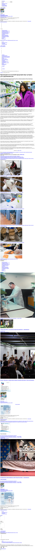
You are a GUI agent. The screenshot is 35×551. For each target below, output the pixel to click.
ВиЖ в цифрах (4, 64)
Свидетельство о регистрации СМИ (7, 541)
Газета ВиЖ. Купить (3, 491)
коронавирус (17, 152)
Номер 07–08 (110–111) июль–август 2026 (6, 16)
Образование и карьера (5, 36)
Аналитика (3, 37)
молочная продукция (29, 152)
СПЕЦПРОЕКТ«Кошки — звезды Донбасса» (4, 331)
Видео (3, 63)
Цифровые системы (5, 31)
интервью (1, 272)
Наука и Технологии (5, 59)
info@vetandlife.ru (2, 8)
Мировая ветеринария (5, 35)
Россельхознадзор (4, 3)
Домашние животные (5, 33)
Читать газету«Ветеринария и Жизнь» (4, 15)
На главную (2, 260)
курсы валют (21, 152)
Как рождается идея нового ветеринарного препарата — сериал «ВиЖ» (11, 436)
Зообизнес (3, 34)
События (3, 68)
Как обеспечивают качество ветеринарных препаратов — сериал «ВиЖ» (11, 318)
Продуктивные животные (6, 32)
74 (2, 508)
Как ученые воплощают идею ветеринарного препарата (8, 435)
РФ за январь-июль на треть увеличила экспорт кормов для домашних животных (12, 242)
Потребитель (4, 61)
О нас (3, 2)
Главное (3, 54)
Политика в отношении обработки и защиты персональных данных (12, 542)
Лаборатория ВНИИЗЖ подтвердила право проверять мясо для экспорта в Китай (12, 157)
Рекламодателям (4, 44)
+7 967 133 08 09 (2, 45)
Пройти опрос (22, 154)
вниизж (14, 152)
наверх (1, 515)
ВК (20, 150)
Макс (19, 150)
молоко (24, 152)
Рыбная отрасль (4, 58)
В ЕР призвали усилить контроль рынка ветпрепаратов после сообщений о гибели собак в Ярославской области (16, 421)
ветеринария (4, 152)
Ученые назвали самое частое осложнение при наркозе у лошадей (10, 175)
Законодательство (4, 30)
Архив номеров (17, 404)
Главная (3, 66)
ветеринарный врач (9, 152)
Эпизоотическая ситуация (6, 56)
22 (2, 20)
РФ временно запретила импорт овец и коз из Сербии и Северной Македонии (11, 156)
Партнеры (3, 4)
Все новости (4, 270)
